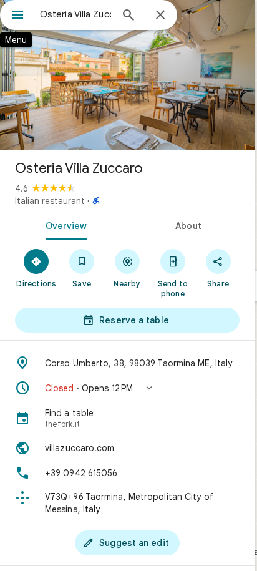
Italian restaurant (50, 201)
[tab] (63, 225)
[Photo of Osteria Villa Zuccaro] (127, 75)
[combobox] (75, 14)
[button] (127, 388)
